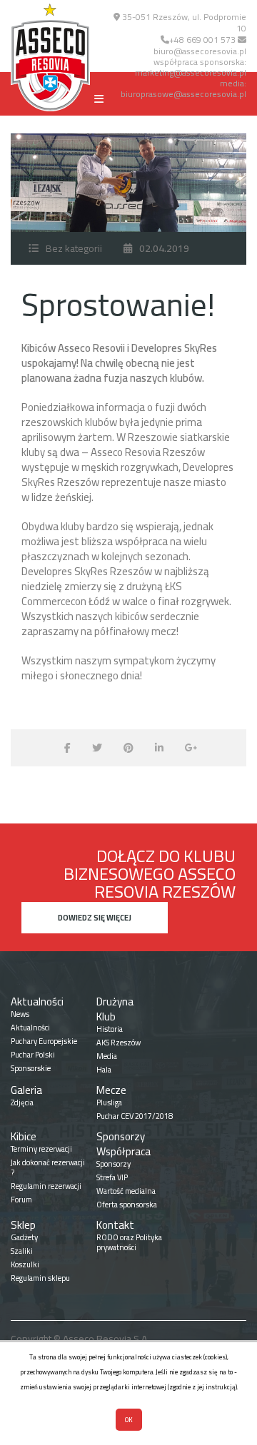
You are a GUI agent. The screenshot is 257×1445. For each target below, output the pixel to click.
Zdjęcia (22, 1102)
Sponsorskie (31, 1068)
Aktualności (37, 1001)
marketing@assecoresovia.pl (190, 72)
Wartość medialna (126, 1191)
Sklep (23, 1224)
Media (106, 1056)
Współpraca (123, 1151)
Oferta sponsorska (126, 1205)
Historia (109, 1029)
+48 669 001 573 (202, 39)
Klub (106, 1016)
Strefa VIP (112, 1177)
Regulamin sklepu (40, 1278)
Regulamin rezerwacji (46, 1186)
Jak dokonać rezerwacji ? (48, 1167)
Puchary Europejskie (44, 1041)
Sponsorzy (120, 1136)
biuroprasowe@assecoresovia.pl (183, 94)
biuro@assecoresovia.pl (199, 51)
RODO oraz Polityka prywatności (129, 1242)
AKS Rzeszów (118, 1043)
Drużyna (114, 1001)
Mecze (111, 1090)
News (20, 1014)
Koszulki (25, 1264)
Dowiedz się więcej (94, 918)
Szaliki (22, 1251)
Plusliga (109, 1102)
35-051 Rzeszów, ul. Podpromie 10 (183, 22)
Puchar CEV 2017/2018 (134, 1116)
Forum (21, 1200)
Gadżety (24, 1237)
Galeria (26, 1090)
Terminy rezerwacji (41, 1149)
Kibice (23, 1136)
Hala (103, 1070)
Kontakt (115, 1224)
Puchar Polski (33, 1055)
